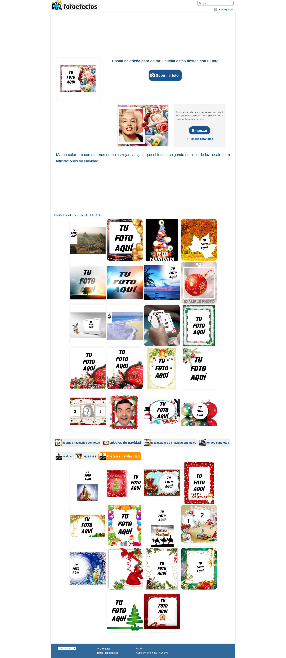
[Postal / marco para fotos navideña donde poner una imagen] (199, 389)
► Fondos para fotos (199, 138)
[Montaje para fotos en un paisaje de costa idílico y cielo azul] (162, 303)
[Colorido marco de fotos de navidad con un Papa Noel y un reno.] (125, 546)
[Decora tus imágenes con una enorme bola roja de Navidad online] (125, 389)
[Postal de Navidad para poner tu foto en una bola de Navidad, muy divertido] (199, 431)
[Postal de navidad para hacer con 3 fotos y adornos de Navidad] (87, 431)
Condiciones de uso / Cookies (152, 652)
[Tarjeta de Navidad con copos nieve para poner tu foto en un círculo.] (87, 589)
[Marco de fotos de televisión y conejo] (87, 346)
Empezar (199, 130)
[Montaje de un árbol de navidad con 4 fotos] (162, 260)
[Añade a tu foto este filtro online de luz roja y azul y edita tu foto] (125, 303)
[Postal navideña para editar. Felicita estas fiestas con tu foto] (78, 79)
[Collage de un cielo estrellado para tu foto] (87, 303)
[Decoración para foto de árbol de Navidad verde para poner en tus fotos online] (125, 632)
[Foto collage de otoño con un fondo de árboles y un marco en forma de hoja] (199, 260)
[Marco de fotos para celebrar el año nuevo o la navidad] (125, 260)
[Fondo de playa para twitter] (125, 346)
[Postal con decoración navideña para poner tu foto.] (199, 589)
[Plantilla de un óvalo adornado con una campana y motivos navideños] (162, 389)
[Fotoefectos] (75, 5)
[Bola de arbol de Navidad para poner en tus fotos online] (199, 303)
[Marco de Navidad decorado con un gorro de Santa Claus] (125, 589)
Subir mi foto (167, 75)
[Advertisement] (143, 36)
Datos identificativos (107, 653)
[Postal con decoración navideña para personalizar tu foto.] (162, 589)
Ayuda (139, 648)
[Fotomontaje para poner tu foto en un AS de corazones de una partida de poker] (162, 346)
